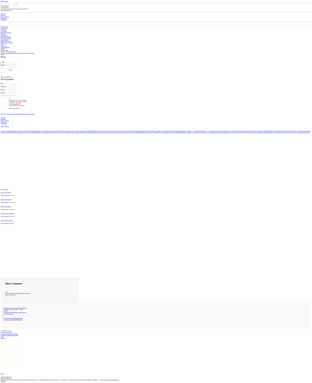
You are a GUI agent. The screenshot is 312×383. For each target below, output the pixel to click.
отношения (181, 131)
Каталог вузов (99, 131)
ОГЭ (145, 131)
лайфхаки (92, 131)
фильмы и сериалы (152, 132)
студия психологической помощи (13, 319)
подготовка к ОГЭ (271, 132)
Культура (3, 34)
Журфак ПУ (4, 19)
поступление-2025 (26, 131)
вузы (50, 132)
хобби (76, 132)
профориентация (70, 132)
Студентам (4, 31)
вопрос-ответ (215, 132)
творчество (123, 132)
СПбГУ (93, 132)
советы (25, 132)
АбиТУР (3, 14)
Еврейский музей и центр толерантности (15, 308)
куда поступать (237, 132)
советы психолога (123, 131)
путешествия (81, 132)
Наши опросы (4, 40)
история (263, 132)
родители (170, 132)
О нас (2, 44)
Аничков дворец (8, 314)
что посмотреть (113, 132)
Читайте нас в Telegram (7, 53)
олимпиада (88, 132)
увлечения (137, 132)
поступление (194, 132)
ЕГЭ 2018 (160, 132)
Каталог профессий (43, 132)
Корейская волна (16, 131)
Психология (4, 35)
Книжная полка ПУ (248, 131)
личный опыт (105, 132)
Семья (177, 132)
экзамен (248, 132)
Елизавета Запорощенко (7, 213)
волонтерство (216, 131)
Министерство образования (277, 131)
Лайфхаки (3, 29)
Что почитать (130, 132)
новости (49, 131)
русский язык (43, 131)
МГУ (174, 132)
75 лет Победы (202, 132)
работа (181, 132)
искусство (253, 132)
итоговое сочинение (138, 131)
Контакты (3, 46)
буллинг (244, 132)
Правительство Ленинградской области (15, 312)
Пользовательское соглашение (9, 334)
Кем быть (3, 15)
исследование (223, 131)
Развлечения (4, 28)
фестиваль (17, 132)
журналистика (295, 132)
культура (221, 132)
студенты (297, 131)
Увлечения (3, 18)
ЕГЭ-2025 (149, 131)
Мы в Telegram (5, 126)
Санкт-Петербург (258, 131)
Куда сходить (230, 131)
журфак (165, 132)
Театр (59, 132)
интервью (57, 131)
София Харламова (6, 206)
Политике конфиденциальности (110, 380)
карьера (308, 132)
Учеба (118, 132)
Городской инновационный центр (13, 318)
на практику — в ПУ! (191, 131)
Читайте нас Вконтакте (24, 53)
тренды (62, 131)
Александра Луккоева (7, 220)
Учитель (176, 131)
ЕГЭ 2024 (87, 131)
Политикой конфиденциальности (15, 103)
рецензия (35, 132)
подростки (30, 132)
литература (186, 132)
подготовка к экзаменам (74, 131)
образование (303, 131)
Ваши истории (5, 16)
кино (53, 131)
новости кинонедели (112, 131)
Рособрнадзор (143, 132)
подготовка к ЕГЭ (286, 132)
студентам (209, 132)
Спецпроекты (4, 26)
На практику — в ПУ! (7, 43)
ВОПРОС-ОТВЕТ (6, 37)
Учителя (63, 132)
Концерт (231, 132)
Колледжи (98, 132)
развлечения (10, 132)
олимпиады (54, 132)
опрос (82, 131)
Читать (16, 53)
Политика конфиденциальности (9, 335)
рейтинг (226, 132)
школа (21, 132)
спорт (198, 131)
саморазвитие (170, 131)
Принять (3, 381)
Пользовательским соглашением (17, 105)
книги (104, 131)
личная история (35, 131)
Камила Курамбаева (6, 199)
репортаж (278, 132)
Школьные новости (6, 32)
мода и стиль (162, 131)
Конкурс (5, 132)
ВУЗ (190, 132)
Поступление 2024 (290, 131)
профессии (302, 132)
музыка (66, 131)
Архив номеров (5, 47)
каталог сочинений (6, 131)
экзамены (258, 132)
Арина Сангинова (6, 192)
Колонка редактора (6, 38)
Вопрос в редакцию (6, 41)
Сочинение (266, 131)
